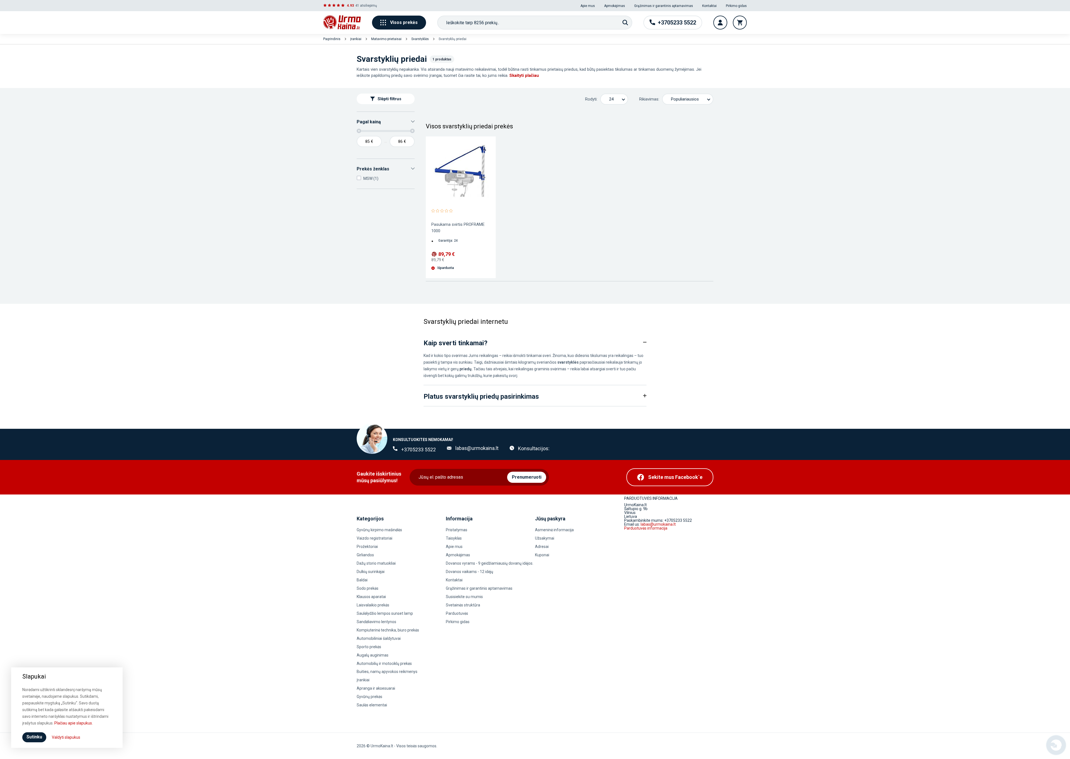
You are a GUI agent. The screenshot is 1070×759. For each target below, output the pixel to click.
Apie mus (587, 6)
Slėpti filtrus (389, 98)
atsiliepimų (368, 6)
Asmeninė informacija (554, 530)
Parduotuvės (457, 613)
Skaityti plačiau (524, 75)
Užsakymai (544, 538)
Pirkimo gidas (736, 6)
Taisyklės (454, 538)
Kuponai (542, 555)
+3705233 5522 (418, 449)
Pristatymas (456, 530)
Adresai (542, 546)
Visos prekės (404, 22)
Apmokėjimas (614, 6)
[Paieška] (625, 23)
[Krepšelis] (740, 23)
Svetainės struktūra (463, 605)
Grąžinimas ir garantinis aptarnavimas (663, 6)
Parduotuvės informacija (645, 528)
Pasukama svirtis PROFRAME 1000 (458, 227)
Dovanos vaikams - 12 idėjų (469, 571)
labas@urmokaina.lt (476, 448)
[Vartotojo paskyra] (720, 23)
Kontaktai (709, 6)
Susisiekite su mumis (464, 596)
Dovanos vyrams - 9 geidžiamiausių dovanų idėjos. (489, 563)
